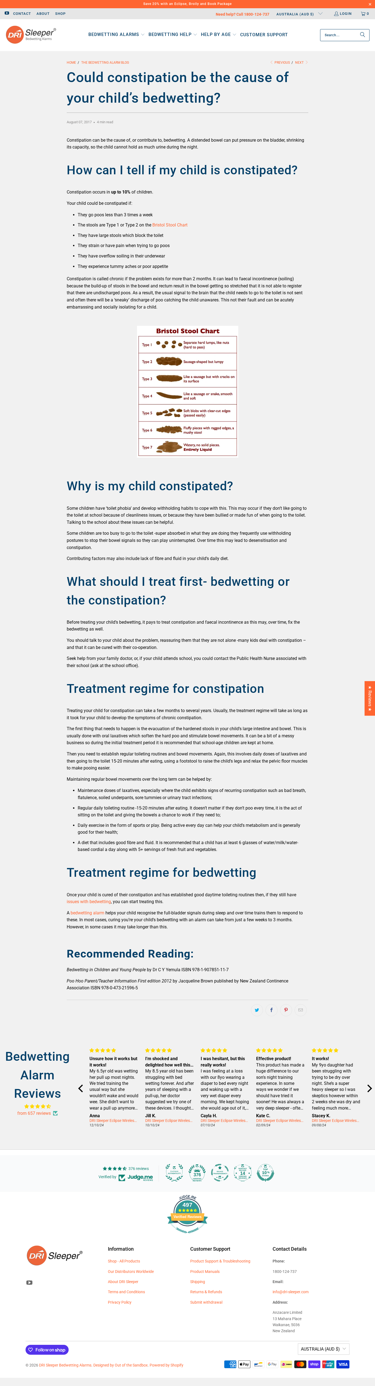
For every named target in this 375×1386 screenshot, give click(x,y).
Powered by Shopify (166, 1365)
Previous (282, 63)
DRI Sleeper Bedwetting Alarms (65, 1365)
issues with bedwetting (89, 901)
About (43, 14)
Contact (22, 14)
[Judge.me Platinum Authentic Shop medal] (174, 1172)
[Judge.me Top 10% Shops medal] (265, 1172)
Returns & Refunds (206, 1292)
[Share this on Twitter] (257, 1010)
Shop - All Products (124, 1261)
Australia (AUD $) (295, 14)
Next (299, 63)
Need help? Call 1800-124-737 (242, 14)
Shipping (197, 1281)
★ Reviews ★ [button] (370, 698)
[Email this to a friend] (301, 1010)
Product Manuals (205, 1271)
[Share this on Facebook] (271, 1010)
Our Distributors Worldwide (131, 1271)
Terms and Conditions (126, 1292)
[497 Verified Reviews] (187, 1236)
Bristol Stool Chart (170, 225)
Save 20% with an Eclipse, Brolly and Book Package (187, 4)
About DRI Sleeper (123, 1281)
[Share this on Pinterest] (286, 1010)
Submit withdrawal (206, 1302)
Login (346, 14)
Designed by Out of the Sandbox (120, 1365)
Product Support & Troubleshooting (220, 1261)
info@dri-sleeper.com (291, 1292)
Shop (60, 14)
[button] (116, 35)
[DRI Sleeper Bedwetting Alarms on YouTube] (6, 14)
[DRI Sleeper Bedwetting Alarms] (30, 35)
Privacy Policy (119, 1302)
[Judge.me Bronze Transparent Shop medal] (220, 1172)
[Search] (363, 35)
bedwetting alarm (87, 912)
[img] (37, 1106)
